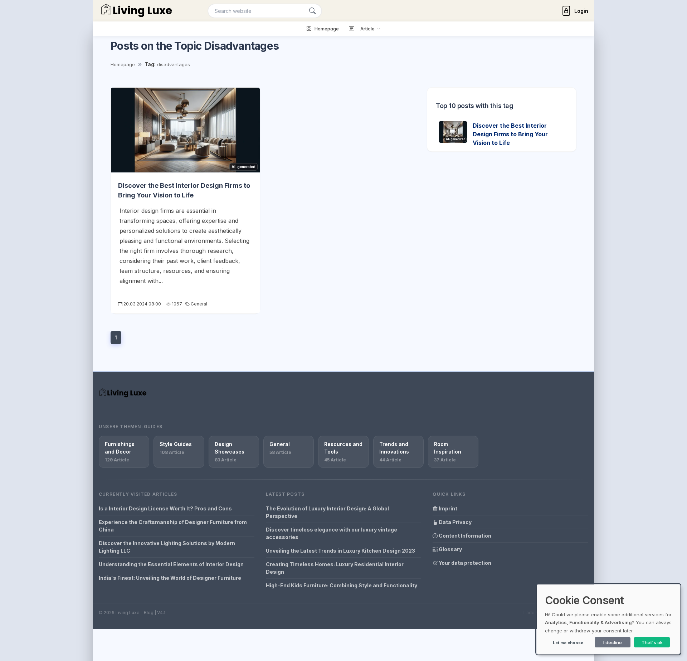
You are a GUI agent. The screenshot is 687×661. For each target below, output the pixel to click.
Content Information (464, 536)
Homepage (123, 64)
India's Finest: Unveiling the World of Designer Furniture (170, 578)
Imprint (447, 508)
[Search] (312, 11)
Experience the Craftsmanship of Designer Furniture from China (173, 526)
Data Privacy (455, 522)
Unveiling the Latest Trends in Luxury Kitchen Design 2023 (340, 551)
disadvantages (173, 64)
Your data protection (464, 563)
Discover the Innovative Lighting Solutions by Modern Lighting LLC (167, 547)
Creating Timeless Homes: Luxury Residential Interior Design (335, 568)
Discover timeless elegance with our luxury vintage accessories (331, 533)
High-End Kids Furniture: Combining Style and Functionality (341, 585)
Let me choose (568, 642)
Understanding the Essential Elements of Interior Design (171, 564)
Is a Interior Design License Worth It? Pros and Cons (165, 508)
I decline (612, 642)
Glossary (450, 549)
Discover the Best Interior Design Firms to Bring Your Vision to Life (510, 134)
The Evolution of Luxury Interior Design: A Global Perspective (327, 512)
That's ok (652, 642)
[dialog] (608, 619)
